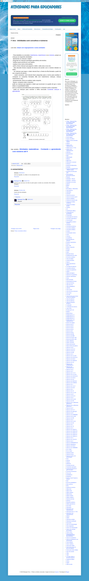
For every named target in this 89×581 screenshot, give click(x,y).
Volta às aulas (69, 564)
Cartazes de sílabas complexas (70, 202)
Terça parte (68, 522)
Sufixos (67, 516)
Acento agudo (69, 137)
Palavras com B (69, 347)
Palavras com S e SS (71, 421)
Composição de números (71, 216)
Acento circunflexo (70, 138)
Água (67, 155)
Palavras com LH (70, 390)
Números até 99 (69, 332)
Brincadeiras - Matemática (72, 188)
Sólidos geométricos (70, 503)
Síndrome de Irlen (70, 498)
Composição (69, 215)
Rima (67, 485)
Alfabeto (68, 158)
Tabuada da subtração (71, 521)
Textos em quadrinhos (71, 537)
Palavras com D (69, 369)
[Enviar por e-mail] (24, 163)
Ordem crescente (70, 342)
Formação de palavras (71, 266)
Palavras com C (69, 354)
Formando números (70, 268)
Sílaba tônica (69, 494)
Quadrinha (68, 476)
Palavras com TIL (70, 426)
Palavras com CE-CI (70, 358)
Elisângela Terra (18, 180)
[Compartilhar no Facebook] (28, 163)
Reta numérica (69, 484)
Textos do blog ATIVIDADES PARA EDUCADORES (70, 535)
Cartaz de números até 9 (71, 196)
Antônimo (68, 163)
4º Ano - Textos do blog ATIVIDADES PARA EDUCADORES (71, 134)
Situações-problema (70, 502)
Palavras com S (69, 419)
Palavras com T (69, 424)
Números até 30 (69, 327)
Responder (16, 176)
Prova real (68, 473)
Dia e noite (68, 245)
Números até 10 (69, 324)
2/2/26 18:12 (30, 199)
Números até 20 (69, 326)
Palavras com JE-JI (70, 387)
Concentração (69, 220)
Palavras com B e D (70, 349)
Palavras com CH (70, 362)
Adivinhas (68, 152)
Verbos (67, 561)
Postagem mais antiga (55, 228)
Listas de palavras (70, 299)
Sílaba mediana (69, 492)
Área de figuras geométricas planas (70, 175)
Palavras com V (69, 427)
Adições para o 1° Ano (71, 147)
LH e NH (68, 294)
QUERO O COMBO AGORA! (67, 20)
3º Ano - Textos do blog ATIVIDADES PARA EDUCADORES (71, 130)
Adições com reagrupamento (69, 145)
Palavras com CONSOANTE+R (70, 367)
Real (67, 480)
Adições (68, 143)
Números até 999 (70, 334)
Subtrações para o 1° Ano (72, 511)
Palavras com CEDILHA (71, 360)
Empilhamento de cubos (71, 255)
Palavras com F (69, 371)
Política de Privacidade (27, 29)
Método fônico (69, 313)
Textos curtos (69, 532)
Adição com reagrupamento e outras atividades (31, 47)
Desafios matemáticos (71, 242)
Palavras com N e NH (71, 399)
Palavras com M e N (70, 395)
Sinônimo (68, 500)
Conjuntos (68, 224)
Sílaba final (68, 489)
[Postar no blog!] (25, 163)
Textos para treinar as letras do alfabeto (71, 548)
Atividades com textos (71, 182)
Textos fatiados (69, 542)
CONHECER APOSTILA (71, 74)
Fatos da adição (69, 258)
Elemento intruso (70, 253)
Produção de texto (70, 465)
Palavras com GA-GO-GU (72, 376)
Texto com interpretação (71, 524)
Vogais (67, 562)
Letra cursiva (69, 289)
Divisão (67, 250)
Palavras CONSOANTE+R (72, 442)
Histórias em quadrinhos (71, 274)
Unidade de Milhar (70, 559)
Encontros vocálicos (70, 257)
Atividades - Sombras (71, 180)
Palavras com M (69, 394)
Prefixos (68, 462)
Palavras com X (69, 437)
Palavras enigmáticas (71, 444)
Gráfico (67, 271)
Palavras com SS (70, 422)
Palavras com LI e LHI (71, 392)
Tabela (67, 517)
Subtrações (68, 507)
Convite (68, 231)
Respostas (18, 196)
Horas (67, 278)
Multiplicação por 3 (70, 316)
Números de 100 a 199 (71, 337)
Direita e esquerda (70, 247)
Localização (68, 305)
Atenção (68, 177)
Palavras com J (69, 384)
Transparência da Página (47, 29)
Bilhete (67, 185)
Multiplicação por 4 (70, 318)
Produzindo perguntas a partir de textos (71, 469)
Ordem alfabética (70, 340)
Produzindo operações (71, 467)
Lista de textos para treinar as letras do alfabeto (72, 297)
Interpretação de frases (71, 281)
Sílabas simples (69, 495)
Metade (68, 311)
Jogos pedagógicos (70, 286)
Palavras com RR (70, 418)
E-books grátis (58, 29)
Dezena (68, 243)
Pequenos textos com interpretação (71, 456)
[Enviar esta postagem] (22, 163)
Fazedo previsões (70, 260)
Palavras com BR (70, 352)
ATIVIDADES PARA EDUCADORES (36, 7)
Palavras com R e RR (71, 416)
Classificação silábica (71, 210)
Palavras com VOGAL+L (71, 429)
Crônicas (68, 236)
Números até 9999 (70, 335)
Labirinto (68, 287)
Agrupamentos (69, 153)
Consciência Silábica (70, 227)
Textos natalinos (69, 543)
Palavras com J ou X (70, 386)
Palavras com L (69, 389)
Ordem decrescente (70, 344)
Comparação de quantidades (69, 213)
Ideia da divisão (69, 279)
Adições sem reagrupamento (69, 150)
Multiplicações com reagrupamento (70, 320)
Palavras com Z (69, 441)
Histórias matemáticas (71, 276)
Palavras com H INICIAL (71, 382)
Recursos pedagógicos (71, 482)
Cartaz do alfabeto (70, 198)
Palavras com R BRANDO (72, 414)
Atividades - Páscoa (70, 178)
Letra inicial (68, 292)
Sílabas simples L (70, 497)
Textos (19, 29)
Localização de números (71, 306)
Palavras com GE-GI (70, 377)
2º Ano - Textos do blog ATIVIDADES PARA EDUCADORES (71, 126)
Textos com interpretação (71, 527)
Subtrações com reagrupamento (69, 509)
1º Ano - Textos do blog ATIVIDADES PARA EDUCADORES (71, 122)
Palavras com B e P (70, 350)
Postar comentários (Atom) (20, 230)
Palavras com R (69, 413)
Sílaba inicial (69, 490)
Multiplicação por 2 (70, 314)
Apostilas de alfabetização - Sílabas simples (72, 169)
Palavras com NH (70, 400)
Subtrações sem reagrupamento (69, 514)
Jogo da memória (70, 283)
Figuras (68, 262)
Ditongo (68, 248)
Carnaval (68, 193)
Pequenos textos (70, 452)
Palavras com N (69, 397)
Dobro (67, 252)
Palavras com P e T (70, 409)
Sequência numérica (70, 487)
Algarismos (68, 160)
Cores (67, 234)
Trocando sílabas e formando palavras (70, 557)
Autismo (68, 183)
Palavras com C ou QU (71, 355)
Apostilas (68, 167)
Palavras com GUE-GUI (71, 381)
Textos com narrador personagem (70, 530)
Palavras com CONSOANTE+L (69, 364)
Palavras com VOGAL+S (71, 436)
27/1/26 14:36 (22, 190)
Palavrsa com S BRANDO (72, 447)
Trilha (67, 553)
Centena (68, 207)
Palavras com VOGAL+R (71, 434)
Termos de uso (37, 29)
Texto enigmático (70, 526)
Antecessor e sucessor (71, 162)
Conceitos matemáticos (71, 218)
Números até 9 (20, 165)
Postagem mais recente (16, 228)
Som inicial (68, 505)
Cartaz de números (70, 195)
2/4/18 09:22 (21, 172)
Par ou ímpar (69, 451)
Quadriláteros (69, 474)
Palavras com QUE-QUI (71, 411)
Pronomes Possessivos (71, 471)
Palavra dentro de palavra (72, 345)
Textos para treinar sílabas (72, 549)
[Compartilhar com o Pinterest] (29, 163)
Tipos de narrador (70, 551)
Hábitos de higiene (70, 273)
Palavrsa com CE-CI (70, 446)
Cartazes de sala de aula (71, 200)
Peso (67, 458)
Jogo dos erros (69, 284)
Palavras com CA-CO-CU (71, 357)
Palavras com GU (70, 379)
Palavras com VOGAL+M (71, 431)
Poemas (68, 460)
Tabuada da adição (70, 519)
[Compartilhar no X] (27, 163)
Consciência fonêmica (71, 226)
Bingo (67, 187)
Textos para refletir (70, 545)
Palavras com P (69, 408)
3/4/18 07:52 (26, 180)
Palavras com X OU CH (71, 439)
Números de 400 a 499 (71, 339)
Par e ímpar (68, 449)
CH (67, 209)
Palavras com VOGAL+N (71, 432)
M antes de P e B (70, 310)
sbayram (57, 571)
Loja (64, 29)
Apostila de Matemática (71, 165)
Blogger (67, 571)
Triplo (67, 554)
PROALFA (68, 463)
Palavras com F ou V (70, 372)
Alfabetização (69, 157)
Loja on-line (68, 308)
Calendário (68, 192)
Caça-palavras (69, 190)
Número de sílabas (70, 322)
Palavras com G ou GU (71, 374)
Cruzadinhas (69, 237)
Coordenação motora (71, 232)
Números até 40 (69, 329)
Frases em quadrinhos (71, 269)
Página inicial (13, 29)
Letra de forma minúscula (72, 291)
